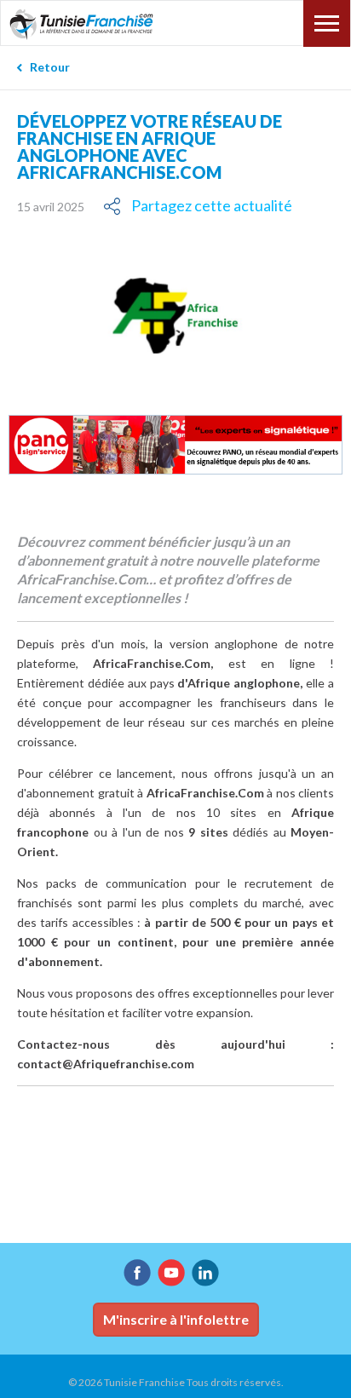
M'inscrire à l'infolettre (176, 1319)
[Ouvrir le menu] (326, 23)
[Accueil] (92, 25)
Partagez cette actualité (211, 205)
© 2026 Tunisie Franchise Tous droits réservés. (176, 1382)
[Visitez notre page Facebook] (137, 1273)
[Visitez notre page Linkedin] (205, 1273)
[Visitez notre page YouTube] (171, 1273)
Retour (50, 67)
